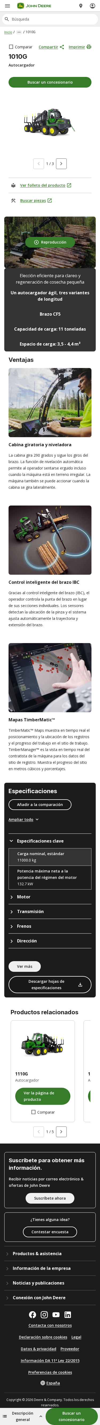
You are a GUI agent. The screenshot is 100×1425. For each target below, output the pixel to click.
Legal (76, 1337)
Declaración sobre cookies (43, 1337)
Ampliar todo (21, 819)
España (53, 1382)
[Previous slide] (38, 163)
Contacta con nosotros (50, 1325)
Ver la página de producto (39, 1096)
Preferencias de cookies (50, 1372)
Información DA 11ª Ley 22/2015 (50, 1360)
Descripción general (22, 1416)
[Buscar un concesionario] (81, 6)
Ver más (24, 966)
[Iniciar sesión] (92, 6)
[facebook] (32, 1314)
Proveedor (70, 1348)
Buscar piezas (33, 200)
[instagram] (44, 1314)
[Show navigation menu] (7, 6)
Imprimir (77, 46)
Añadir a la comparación (40, 804)
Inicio (8, 32)
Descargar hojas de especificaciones (46, 984)
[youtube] (56, 1314)
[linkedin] (67, 1314)
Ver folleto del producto (42, 185)
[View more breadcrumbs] (19, 32)
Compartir (48, 46)
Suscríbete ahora (50, 1198)
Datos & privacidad (38, 1348)
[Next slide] (61, 163)
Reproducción (53, 242)
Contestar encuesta (50, 1231)
